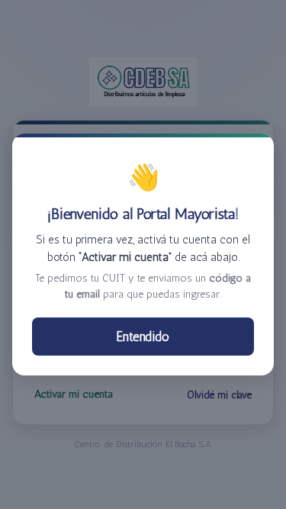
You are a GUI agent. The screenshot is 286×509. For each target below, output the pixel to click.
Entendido (143, 336)
